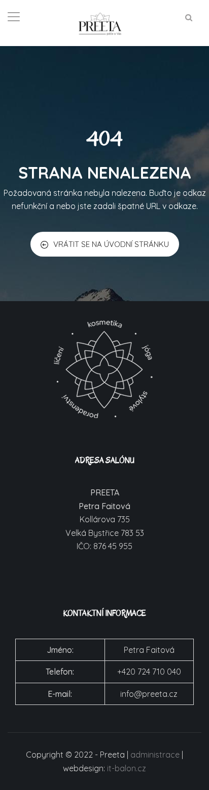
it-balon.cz (126, 768)
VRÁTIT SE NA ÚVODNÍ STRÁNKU (111, 244)
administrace (155, 755)
